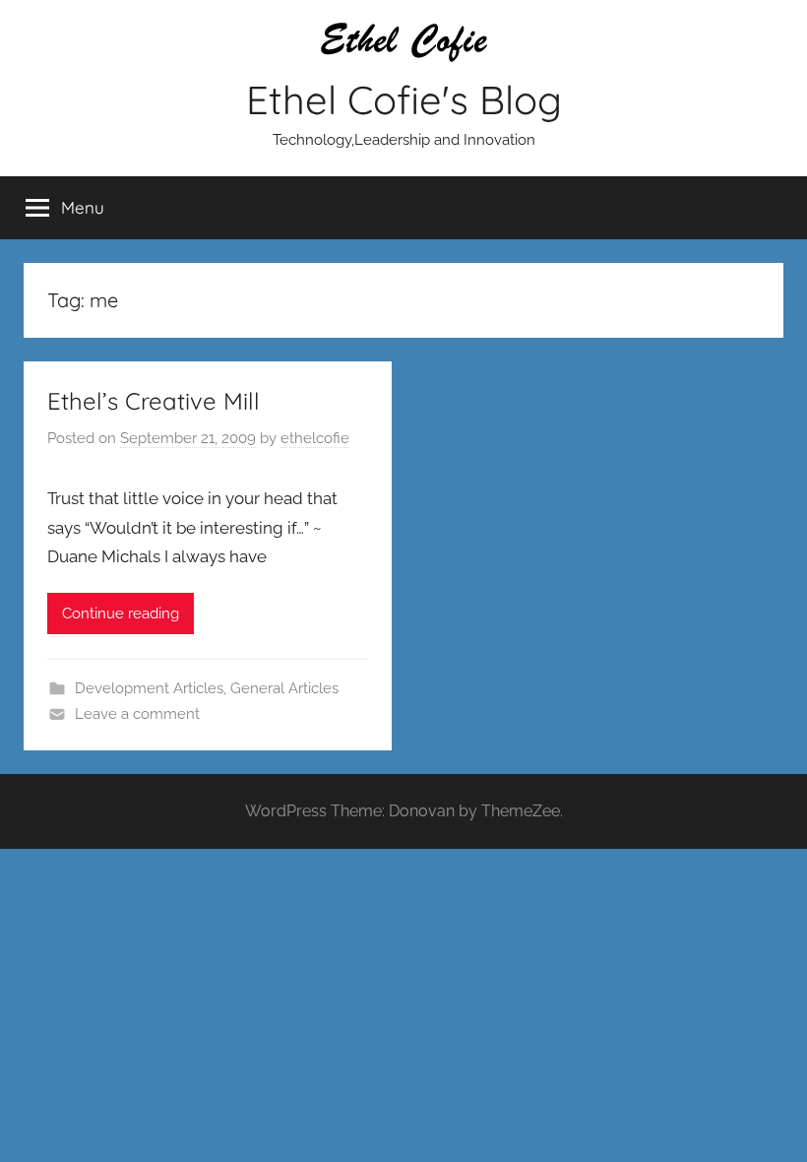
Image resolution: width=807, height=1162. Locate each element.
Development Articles (149, 688)
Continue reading (120, 613)
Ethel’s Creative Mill (153, 401)
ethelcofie (314, 438)
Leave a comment (137, 714)
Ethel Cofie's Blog (404, 99)
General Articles (284, 688)
